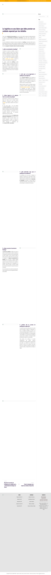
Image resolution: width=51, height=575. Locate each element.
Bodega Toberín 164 (19, 501)
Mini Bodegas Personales (32, 499)
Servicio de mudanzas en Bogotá (43, 91)
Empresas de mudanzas (42, 56)
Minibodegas (45, 60)
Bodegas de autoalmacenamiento (43, 41)
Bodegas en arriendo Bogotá (42, 45)
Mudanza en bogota (41, 76)
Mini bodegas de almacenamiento (43, 62)
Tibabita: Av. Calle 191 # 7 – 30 (43, 506)
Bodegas (40, 37)
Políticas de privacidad (33, 573)
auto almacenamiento (41, 31)
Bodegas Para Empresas (31, 496)
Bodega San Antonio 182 (19, 503)
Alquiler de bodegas (41, 25)
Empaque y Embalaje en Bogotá (31, 505)
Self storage (40, 84)
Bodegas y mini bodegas (42, 52)
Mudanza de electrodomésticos (43, 74)
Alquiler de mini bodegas (42, 29)
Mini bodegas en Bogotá (42, 66)
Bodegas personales (41, 51)
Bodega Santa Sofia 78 (19, 496)
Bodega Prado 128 (19, 499)
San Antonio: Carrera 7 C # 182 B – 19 (43, 505)
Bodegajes (43, 35)
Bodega (46, 31)
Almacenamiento (41, 21)
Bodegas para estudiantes (42, 47)
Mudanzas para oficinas (42, 82)
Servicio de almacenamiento (42, 85)
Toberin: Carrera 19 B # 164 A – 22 (43, 503)
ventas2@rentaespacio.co (22, 0)
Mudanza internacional (42, 78)
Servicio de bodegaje (41, 87)
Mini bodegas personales (42, 68)
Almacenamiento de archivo (42, 23)
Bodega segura (41, 43)
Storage (40, 93)
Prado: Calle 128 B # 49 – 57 (43, 504)
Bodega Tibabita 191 (19, 505)
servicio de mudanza (41, 89)
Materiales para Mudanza (42, 58)
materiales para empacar (9, 58)
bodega (4, 102)
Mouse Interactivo (42, 573)
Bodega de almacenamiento (42, 33)
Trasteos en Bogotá (44, 95)
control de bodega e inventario (25, 87)
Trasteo (40, 95)
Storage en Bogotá (44, 93)
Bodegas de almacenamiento (42, 39)
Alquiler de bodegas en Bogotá (42, 27)
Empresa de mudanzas (41, 54)
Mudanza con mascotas (42, 72)
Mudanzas (40, 80)
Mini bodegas (40, 60)
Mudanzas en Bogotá (45, 80)
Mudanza (40, 70)
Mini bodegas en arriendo (42, 64)
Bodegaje (40, 35)
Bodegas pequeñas (41, 49)
